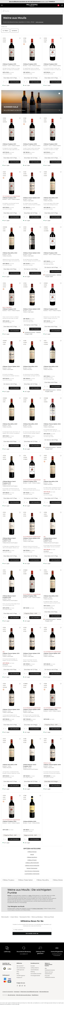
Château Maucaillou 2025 (51, 366)
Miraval (32, 854)
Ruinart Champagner (32, 868)
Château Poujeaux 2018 (30, 144)
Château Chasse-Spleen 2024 (52, 424)
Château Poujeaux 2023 (50, 309)
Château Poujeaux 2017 (9, 197)
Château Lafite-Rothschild (32, 862)
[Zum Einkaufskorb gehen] (62, 5)
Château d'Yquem (32, 860)
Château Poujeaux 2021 (9, 144)
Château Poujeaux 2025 (50, 253)
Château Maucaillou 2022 (10, 253)
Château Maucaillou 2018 (10, 764)
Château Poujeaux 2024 (30, 481)
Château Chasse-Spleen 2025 (31, 309)
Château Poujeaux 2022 (50, 64)
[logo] (32, 5)
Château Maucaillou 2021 (51, 197)
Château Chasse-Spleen (28, 200)
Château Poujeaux (15, 65)
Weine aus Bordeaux (37, 917)
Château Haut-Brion (32, 857)
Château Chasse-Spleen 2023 (11, 366)
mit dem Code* (28, 1)
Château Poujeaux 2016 (30, 64)
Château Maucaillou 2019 (30, 366)
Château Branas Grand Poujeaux (10, 486)
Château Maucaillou (48, 200)
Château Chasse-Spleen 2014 (31, 538)
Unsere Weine (14, 917)
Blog (18, 973)
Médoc (30, 895)
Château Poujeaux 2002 (9, 821)
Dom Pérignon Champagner (32, 871)
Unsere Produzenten (7, 991)
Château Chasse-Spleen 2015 (52, 653)
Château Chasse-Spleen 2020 (11, 709)
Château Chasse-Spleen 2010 (11, 653)
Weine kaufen (5, 917)
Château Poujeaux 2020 (50, 144)
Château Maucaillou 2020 (30, 424)
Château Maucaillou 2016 (51, 481)
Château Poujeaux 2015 (9, 309)
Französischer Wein (25, 917)
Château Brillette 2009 (29, 821)
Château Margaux (32, 851)
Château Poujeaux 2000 (50, 709)
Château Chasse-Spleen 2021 (31, 197)
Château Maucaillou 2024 (51, 596)
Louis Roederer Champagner (32, 873)
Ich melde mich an (32, 933)
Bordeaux (5, 65)
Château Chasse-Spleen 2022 (31, 253)
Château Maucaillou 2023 (10, 424)
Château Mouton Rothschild (32, 865)
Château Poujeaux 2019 (9, 64)
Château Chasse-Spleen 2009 (52, 764)
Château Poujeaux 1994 (30, 596)
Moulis (9, 65)
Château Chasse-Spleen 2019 (31, 653)
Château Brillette (36, 823)
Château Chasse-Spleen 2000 (31, 709)
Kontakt (33, 965)
